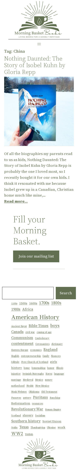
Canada (17, 331)
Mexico (39, 379)
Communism (22, 337)
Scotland (16, 415)
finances (56, 356)
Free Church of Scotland (34, 362)
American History (35, 317)
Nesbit (29, 385)
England (50, 349)
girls (53, 362)
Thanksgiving (38, 427)
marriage (16, 379)
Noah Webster (19, 391)
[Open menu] (39, 44)
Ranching (55, 397)
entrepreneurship (31, 356)
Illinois (59, 368)
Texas (24, 427)
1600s (33, 303)
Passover (16, 397)
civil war (30, 332)
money (48, 379)
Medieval (28, 379)
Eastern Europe (19, 350)
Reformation (20, 403)
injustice (16, 373)
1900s (15, 309)
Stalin (14, 427)
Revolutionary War (27, 409)
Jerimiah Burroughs (33, 373)
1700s (44, 303)
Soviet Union (51, 421)
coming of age (44, 332)
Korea (49, 373)
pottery (27, 397)
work (61, 427)
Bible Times (38, 325)
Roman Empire (53, 409)
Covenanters (42, 344)
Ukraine (51, 427)
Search (66, 293)
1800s (56, 302)
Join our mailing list (36, 256)
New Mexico (42, 385)
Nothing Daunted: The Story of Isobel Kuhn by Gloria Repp (34, 65)
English (15, 356)
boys (54, 325)
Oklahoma (34, 391)
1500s (23, 303)
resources (37, 403)
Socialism (40, 415)
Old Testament (49, 391)
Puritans (40, 397)
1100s (14, 303)
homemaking (38, 368)
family (46, 356)
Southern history (26, 421)
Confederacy (42, 338)
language (59, 373)
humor (50, 368)
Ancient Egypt (19, 326)
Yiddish (29, 434)
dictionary (57, 344)
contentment (22, 343)
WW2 (17, 433)
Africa (27, 309)
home (27, 368)
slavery (28, 415)
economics (36, 350)
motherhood (18, 385)
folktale (15, 362)
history (16, 368)
